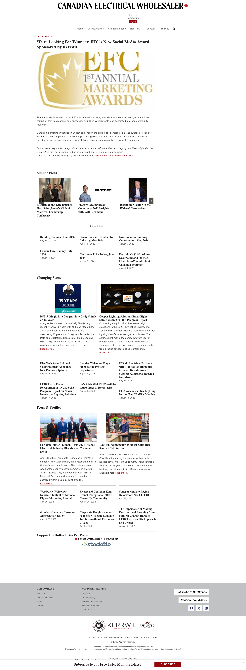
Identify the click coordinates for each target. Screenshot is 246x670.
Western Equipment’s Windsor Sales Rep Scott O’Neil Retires (124, 446)
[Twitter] (199, 608)
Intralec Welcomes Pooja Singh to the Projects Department (95, 367)
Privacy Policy (88, 597)
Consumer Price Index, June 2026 (97, 256)
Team (39, 601)
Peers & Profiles (49, 407)
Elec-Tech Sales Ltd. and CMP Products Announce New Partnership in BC (55, 367)
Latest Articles (96, 28)
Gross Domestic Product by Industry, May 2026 (96, 238)
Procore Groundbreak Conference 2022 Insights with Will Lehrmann (93, 208)
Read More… (47, 348)
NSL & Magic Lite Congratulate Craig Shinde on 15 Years (68, 318)
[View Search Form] (173, 28)
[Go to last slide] (41, 201)
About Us (41, 593)
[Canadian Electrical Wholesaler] (55, 28)
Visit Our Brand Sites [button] (194, 600)
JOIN (133, 21)
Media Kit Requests (91, 605)
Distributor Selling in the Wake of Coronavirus (135, 206)
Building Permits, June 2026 (57, 237)
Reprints (86, 593)
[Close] (243, 663)
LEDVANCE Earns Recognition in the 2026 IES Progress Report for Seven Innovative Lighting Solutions (58, 389)
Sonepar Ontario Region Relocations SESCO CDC (134, 493)
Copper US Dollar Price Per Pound (63, 535)
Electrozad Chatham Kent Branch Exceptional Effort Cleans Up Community (96, 495)
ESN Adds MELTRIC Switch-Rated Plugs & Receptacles (98, 385)
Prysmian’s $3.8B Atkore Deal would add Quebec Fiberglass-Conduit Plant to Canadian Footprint (136, 259)
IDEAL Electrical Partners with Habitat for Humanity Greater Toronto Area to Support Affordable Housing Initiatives (136, 370)
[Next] (151, 201)
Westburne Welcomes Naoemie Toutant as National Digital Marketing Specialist (58, 495)
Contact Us (87, 609)
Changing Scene (117, 28)
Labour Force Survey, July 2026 (56, 252)
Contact (150, 28)
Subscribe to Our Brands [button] (192, 592)
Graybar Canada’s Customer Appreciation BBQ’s (58, 514)
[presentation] (55, 190)
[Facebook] (191, 608)
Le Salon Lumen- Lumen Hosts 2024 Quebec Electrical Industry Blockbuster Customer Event (67, 448)
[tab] (90, 226)
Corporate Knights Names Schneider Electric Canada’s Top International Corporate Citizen (97, 517)
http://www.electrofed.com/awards (114, 155)
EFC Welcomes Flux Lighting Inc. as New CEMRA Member (137, 392)
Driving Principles (45, 597)
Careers (40, 605)
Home (80, 28)
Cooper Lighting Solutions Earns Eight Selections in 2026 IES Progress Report (123, 318)
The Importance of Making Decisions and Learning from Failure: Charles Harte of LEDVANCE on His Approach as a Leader (137, 515)
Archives (164, 28)
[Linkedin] (206, 608)
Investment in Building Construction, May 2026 (133, 238)
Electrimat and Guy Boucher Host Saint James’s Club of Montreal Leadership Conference (54, 210)
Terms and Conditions (92, 601)
